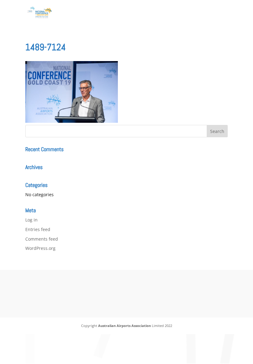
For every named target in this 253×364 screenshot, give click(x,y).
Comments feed (41, 239)
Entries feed (37, 229)
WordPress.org (40, 248)
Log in (31, 220)
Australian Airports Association (124, 325)
